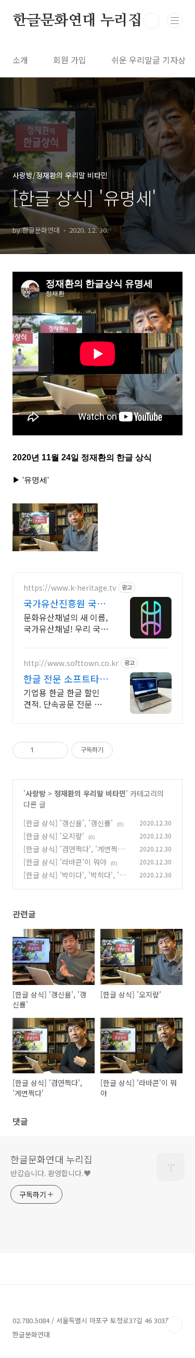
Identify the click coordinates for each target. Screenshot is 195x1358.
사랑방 (35, 793)
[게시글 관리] (56, 750)
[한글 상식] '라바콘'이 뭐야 (65, 862)
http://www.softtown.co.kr (71, 663)
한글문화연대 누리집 (77, 21)
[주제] (175, 20)
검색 (151, 21)
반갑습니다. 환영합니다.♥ (50, 1173)
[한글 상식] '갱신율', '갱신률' (68, 823)
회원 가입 (69, 60)
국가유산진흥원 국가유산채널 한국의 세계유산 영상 (65, 603)
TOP (174, 1324)
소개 (20, 60)
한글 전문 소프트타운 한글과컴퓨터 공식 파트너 (65, 678)
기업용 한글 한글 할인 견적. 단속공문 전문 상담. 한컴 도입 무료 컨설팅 (63, 698)
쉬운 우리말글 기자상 (148, 60)
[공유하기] (43, 750)
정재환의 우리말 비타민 (90, 793)
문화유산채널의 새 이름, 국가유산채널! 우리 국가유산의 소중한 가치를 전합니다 (65, 622)
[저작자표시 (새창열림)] (117, 750)
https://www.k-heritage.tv (69, 587)
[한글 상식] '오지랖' (53, 836)
